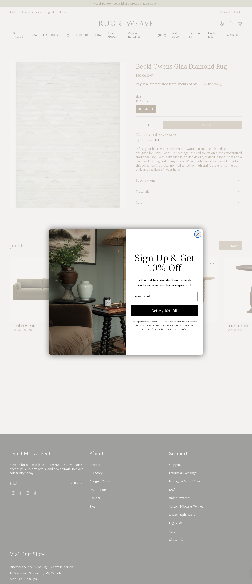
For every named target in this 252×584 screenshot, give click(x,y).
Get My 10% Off (164, 310)
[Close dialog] (197, 234)
